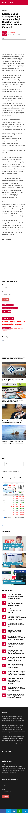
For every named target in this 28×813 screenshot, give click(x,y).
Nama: (4, 285)
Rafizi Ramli (7, 311)
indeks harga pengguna (11, 308)
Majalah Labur (7, 2)
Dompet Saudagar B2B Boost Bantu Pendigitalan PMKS (13, 323)
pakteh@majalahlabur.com (8, 774)
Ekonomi (4, 10)
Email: (4, 291)
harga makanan (8, 304)
